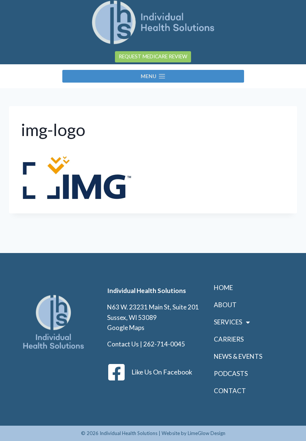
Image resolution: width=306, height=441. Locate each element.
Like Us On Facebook (161, 372)
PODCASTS (231, 373)
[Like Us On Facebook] (116, 372)
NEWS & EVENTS (238, 356)
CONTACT (230, 391)
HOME (223, 288)
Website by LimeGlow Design (193, 433)
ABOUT (225, 305)
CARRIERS (229, 339)
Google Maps (125, 327)
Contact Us (123, 344)
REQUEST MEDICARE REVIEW (153, 56)
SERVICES (228, 322)
